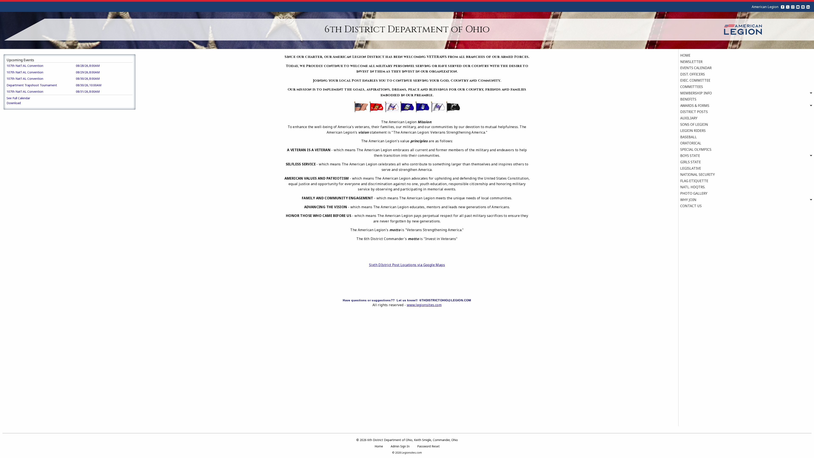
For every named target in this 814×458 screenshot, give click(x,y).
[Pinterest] (803, 7)
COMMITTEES (691, 86)
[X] (787, 7)
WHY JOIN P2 (694, 212)
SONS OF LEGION (694, 124)
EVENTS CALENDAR (696, 68)
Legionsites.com (412, 452)
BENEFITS (688, 99)
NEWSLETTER (691, 61)
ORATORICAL (690, 143)
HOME (685, 55)
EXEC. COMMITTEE (695, 80)
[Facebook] (782, 7)
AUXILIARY (688, 118)
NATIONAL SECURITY (697, 174)
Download (14, 103)
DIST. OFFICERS (692, 74)
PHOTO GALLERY (693, 193)
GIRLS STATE (690, 162)
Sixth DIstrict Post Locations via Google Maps (407, 265)
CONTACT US (691, 206)
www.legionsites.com (424, 305)
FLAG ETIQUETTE (694, 181)
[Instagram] (792, 7)
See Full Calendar (18, 98)
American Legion (765, 6)
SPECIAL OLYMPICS (695, 149)
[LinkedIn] (808, 7)
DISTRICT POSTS (694, 111)
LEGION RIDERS (693, 130)
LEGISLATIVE (690, 168)
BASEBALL (688, 137)
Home (379, 446)
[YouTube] (797, 7)
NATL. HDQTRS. (692, 187)
